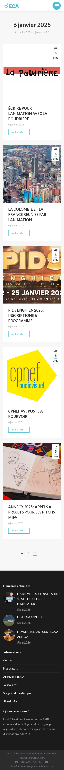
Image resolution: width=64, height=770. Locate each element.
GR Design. (38, 757)
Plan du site (10, 701)
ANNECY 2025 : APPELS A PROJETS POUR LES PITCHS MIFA (31, 512)
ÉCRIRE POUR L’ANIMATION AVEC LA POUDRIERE (27, 113)
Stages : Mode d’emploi (17, 693)
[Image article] (9, 597)
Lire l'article (17, 132)
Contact (8, 660)
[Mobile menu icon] (57, 6)
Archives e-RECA (13, 676)
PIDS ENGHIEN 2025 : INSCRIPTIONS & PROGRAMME (26, 315)
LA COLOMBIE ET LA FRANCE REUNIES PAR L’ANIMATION (27, 214)
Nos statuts (10, 668)
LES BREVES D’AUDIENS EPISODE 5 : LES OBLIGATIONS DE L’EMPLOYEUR (39, 599)
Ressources (10, 685)
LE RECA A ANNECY (29, 617)
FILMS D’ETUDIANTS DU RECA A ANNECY (37, 634)
